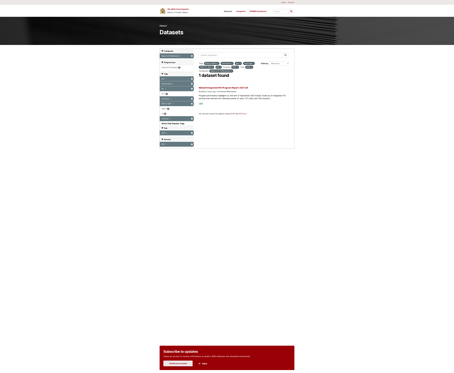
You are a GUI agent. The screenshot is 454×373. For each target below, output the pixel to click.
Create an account (178, 363)
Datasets (228, 11)
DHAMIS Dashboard (257, 11)
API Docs (242, 114)
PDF (201, 104)
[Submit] (292, 11)
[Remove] (217, 63)
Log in (283, 2)
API (233, 114)
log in (204, 363)
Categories (241, 11)
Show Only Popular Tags (173, 123)
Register (291, 2)
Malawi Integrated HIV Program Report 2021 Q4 (223, 87)
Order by (264, 63)
